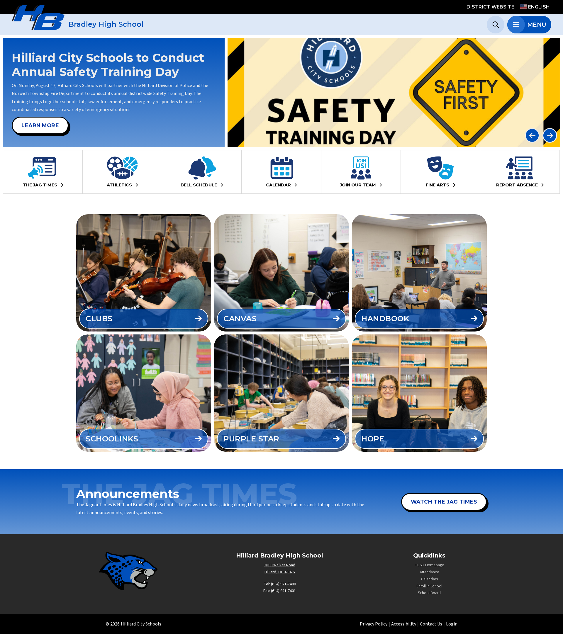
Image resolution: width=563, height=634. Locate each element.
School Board (429, 593)
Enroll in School (429, 586)
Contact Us (431, 624)
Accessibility (403, 624)
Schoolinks (112, 438)
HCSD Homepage (429, 565)
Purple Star (251, 438)
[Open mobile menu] (516, 24)
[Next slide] (549, 135)
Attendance (429, 572)
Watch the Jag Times (444, 502)
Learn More (40, 125)
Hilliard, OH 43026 (279, 572)
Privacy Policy (373, 624)
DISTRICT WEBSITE (490, 7)
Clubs (99, 318)
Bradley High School (106, 24)
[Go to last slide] (532, 135)
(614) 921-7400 (283, 584)
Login (451, 624)
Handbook (385, 318)
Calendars (429, 579)
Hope (372, 438)
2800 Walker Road (279, 565)
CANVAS (240, 318)
